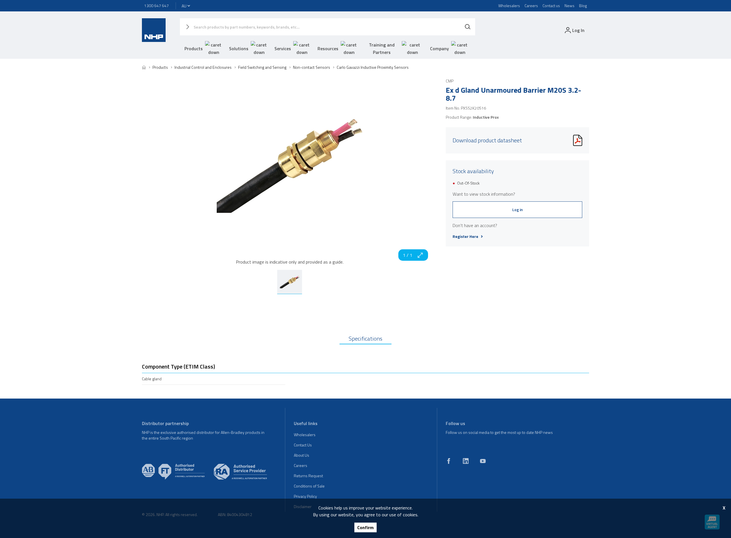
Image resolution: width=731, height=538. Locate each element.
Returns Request (308, 476)
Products (193, 48)
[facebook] (448, 461)
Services (282, 48)
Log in (517, 210)
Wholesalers (509, 6)
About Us (301, 455)
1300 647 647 (156, 6)
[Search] (468, 27)
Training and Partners (382, 48)
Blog (583, 6)
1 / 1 (407, 255)
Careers (531, 6)
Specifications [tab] (365, 338)
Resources (328, 48)
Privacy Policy (305, 496)
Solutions (238, 48)
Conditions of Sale (309, 486)
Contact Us (303, 445)
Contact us (551, 6)
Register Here (465, 236)
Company (439, 48)
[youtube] (483, 461)
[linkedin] (466, 461)
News (570, 6)
